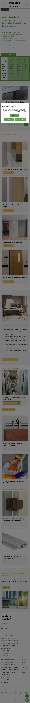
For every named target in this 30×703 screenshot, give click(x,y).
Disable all (9, 119)
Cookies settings (14, 115)
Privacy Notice (24, 111)
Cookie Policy (18, 111)
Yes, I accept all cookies (20, 119)
